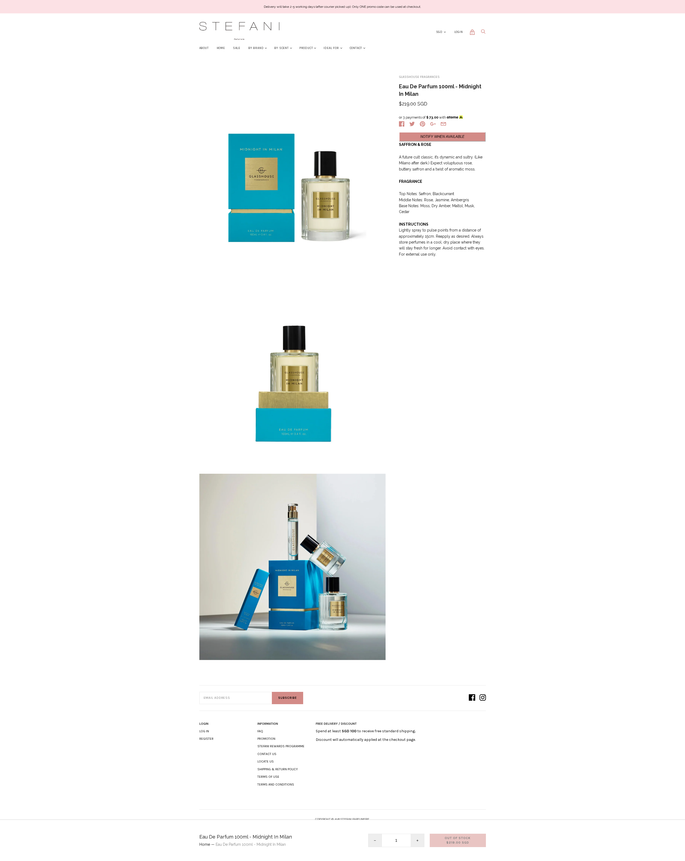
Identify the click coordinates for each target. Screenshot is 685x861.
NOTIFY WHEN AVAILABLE (442, 137)
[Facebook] (472, 697)
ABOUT (204, 48)
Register (206, 739)
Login (458, 32)
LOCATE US (265, 761)
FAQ (260, 731)
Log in (204, 731)
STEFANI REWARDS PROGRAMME (281, 746)
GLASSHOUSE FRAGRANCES (419, 77)
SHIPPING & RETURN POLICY (277, 769)
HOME (221, 48)
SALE (236, 48)
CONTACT (356, 48)
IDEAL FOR (331, 48)
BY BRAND (256, 48)
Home (204, 844)
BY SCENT (281, 48)
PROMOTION (266, 739)
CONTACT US (266, 754)
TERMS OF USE (268, 777)
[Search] (483, 33)
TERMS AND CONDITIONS (275, 784)
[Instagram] (483, 697)
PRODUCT (306, 48)
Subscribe (287, 698)
